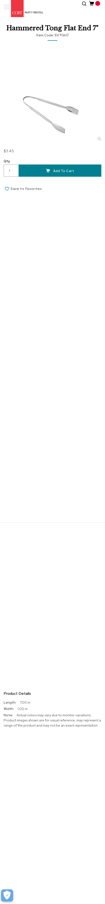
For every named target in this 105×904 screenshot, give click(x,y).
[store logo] (24, 8)
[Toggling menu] (7, 7)
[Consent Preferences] (7, 895)
